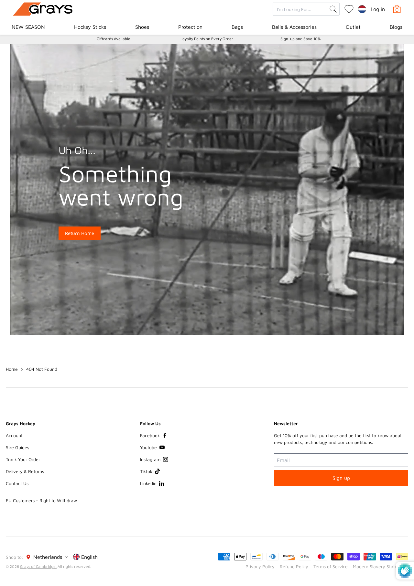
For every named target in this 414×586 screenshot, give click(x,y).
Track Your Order (23, 459)
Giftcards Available (113, 38)
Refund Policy (294, 566)
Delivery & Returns (25, 471)
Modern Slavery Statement (380, 566)
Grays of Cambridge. (38, 566)
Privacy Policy (260, 566)
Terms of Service (330, 566)
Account (14, 435)
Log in (378, 9)
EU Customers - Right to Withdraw (41, 500)
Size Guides (17, 447)
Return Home (79, 233)
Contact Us (17, 483)
